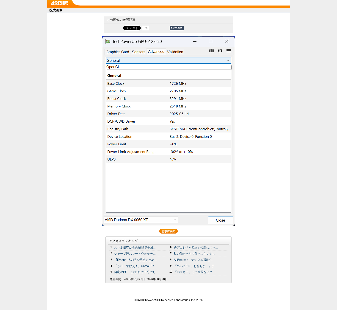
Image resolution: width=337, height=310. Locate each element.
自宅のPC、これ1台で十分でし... (136, 272)
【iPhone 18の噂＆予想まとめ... (135, 260)
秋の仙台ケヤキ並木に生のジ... (194, 253)
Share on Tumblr (177, 28)
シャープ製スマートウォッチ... (135, 253)
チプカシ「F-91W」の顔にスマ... (196, 247)
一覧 (145, 28)
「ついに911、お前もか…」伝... (195, 266)
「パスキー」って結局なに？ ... (195, 272)
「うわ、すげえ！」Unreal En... (135, 266)
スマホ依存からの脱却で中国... (135, 247)
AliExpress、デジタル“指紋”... (194, 260)
